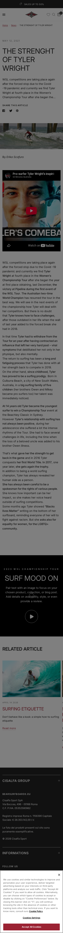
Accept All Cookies (31, 927)
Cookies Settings (31, 917)
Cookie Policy (36, 911)
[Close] (59, 874)
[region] (31, 901)
